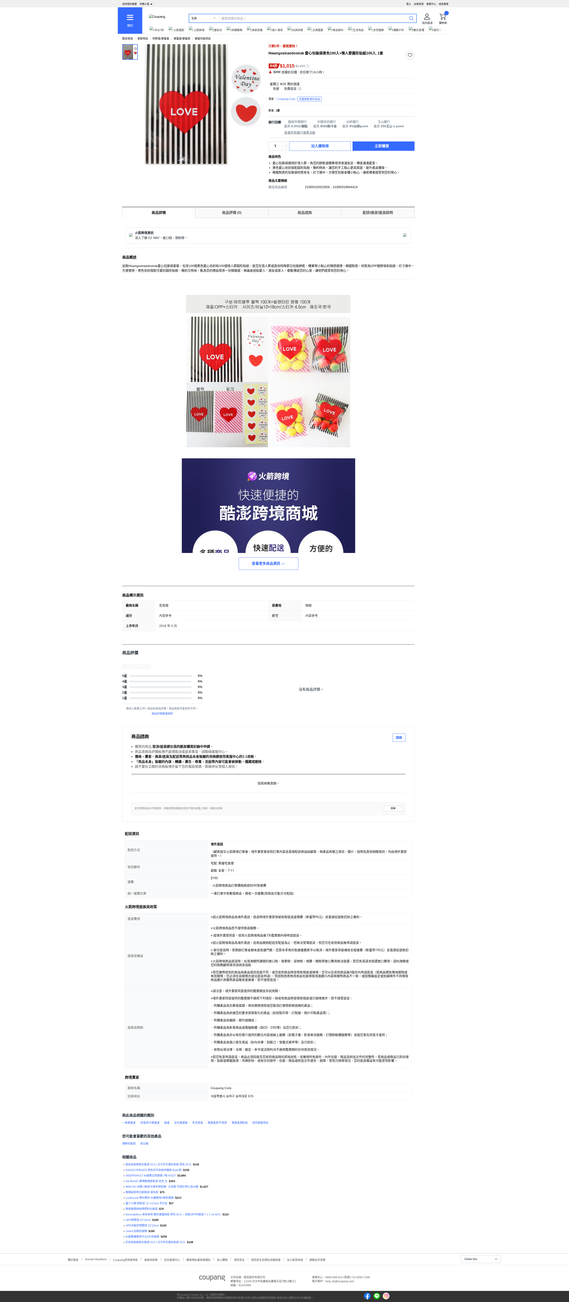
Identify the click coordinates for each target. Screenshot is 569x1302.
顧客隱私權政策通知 (198, 1259)
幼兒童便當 (181, 1122)
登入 (408, 4)
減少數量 (284, 144)
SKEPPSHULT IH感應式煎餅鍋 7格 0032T (151, 1175)
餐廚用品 (142, 38)
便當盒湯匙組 (240, 1122)
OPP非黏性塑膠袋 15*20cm (142, 1225)
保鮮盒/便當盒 (160, 38)
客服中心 (431, 4)
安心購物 (222, 1259)
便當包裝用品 (203, 38)
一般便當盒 (129, 1122)
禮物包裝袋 (129, 1143)
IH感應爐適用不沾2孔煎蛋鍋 (142, 1236)
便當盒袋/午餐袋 (217, 1122)
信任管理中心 (172, 1259)
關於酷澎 (73, 1259)
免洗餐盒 (197, 1122)
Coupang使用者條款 (125, 1259)
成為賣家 (444, 4)
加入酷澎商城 (295, 1259)
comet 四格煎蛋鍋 (136, 1231)
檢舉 (393, 808)
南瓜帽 (144, 1143)
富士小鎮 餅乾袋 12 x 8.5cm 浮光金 (146, 1203)
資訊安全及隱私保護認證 (265, 1259)
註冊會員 (419, 4)
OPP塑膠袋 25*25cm (138, 1220)
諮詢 (399, 737)
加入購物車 (320, 146)
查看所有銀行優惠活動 (299, 132)
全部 (194, 18)
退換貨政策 (151, 1259)
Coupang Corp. (298, 99)
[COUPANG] (212, 1279)
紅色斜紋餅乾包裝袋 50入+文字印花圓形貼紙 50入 (155, 1242)
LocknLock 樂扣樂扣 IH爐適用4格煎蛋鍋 (150, 1197)
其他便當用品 (260, 1122)
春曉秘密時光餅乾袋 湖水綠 (142, 1192)
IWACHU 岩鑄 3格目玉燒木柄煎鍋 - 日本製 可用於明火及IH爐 (162, 1186)
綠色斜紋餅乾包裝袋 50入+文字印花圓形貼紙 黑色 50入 (158, 1164)
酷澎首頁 (127, 38)
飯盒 (167, 1122)
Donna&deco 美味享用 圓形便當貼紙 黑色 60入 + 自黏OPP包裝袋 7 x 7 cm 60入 (173, 1214)
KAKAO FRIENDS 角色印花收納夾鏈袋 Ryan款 (154, 1170)
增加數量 (284, 148)
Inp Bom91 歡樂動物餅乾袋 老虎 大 (146, 1181)
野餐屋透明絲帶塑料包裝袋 (142, 1209)
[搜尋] (411, 18)
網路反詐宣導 (317, 1259)
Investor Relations (96, 1259)
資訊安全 (239, 1259)
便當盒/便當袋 (182, 38)
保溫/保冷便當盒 (150, 1122)
